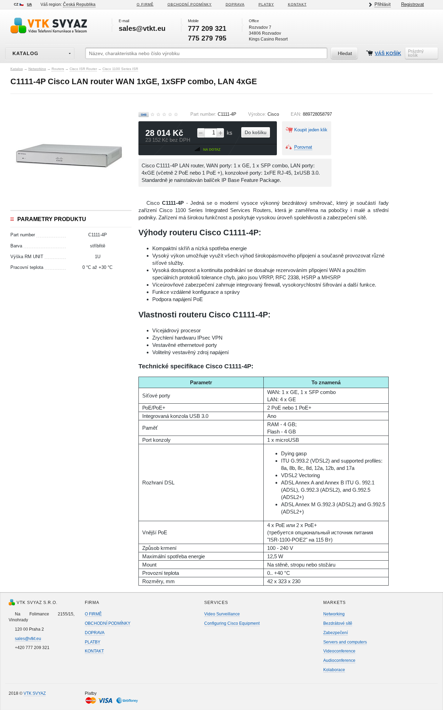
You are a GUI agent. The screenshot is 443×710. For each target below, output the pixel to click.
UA (29, 4)
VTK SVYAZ (35, 693)
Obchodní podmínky (190, 4)
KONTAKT (297, 4)
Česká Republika (79, 4)
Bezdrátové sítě (337, 623)
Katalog (16, 69)
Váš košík (388, 53)
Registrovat (412, 4)
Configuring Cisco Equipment (232, 623)
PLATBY (266, 4)
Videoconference (339, 651)
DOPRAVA (235, 4)
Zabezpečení (335, 632)
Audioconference (339, 660)
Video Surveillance (222, 614)
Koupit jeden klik (310, 129)
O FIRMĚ (145, 4)
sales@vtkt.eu (28, 638)
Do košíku (255, 132)
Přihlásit (382, 4)
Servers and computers (345, 642)
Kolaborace (334, 669)
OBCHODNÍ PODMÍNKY (107, 623)
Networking (37, 69)
